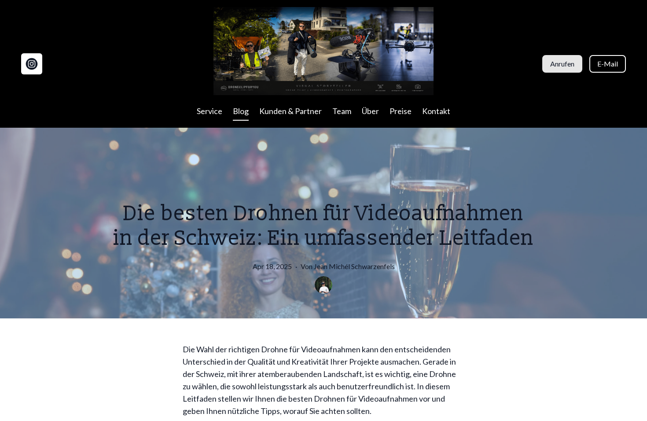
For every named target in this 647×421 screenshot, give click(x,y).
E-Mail (607, 63)
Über (370, 111)
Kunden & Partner (290, 111)
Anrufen (562, 63)
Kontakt (436, 111)
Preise (401, 111)
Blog (241, 111)
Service (209, 111)
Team (341, 111)
